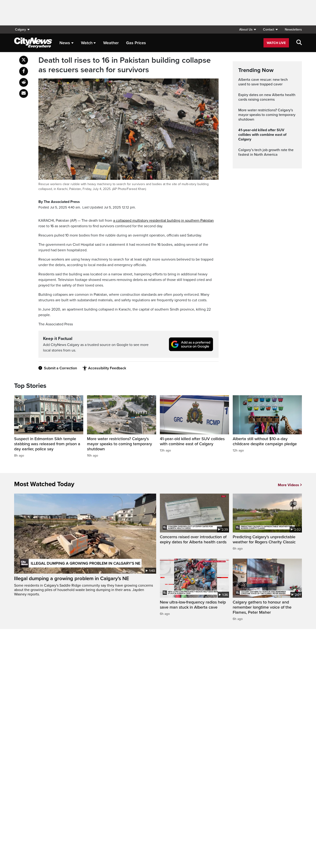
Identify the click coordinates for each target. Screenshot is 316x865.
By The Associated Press (59, 201)
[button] (247, 29)
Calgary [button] (20, 29)
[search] (299, 43)
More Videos (288, 485)
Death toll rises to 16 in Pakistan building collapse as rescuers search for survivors (124, 65)
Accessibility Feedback (107, 368)
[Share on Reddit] (23, 82)
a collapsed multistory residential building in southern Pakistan (163, 220)
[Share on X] (23, 60)
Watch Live (276, 43)
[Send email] (23, 93)
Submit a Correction (60, 368)
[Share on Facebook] (23, 71)
